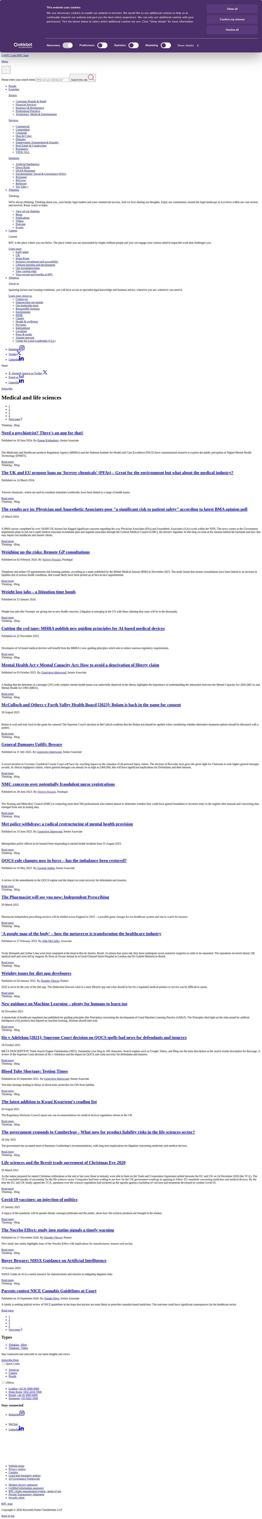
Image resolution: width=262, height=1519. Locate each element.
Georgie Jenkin (46, 868)
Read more (7, 461)
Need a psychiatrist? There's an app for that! (42, 433)
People (12, 86)
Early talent (22, 252)
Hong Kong (22, 258)
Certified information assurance (26, 1488)
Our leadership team (27, 305)
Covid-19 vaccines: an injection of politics (39, 1199)
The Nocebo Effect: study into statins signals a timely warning (57, 1230)
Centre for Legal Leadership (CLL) (35, 340)
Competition (23, 129)
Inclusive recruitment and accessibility (37, 261)
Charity (20, 318)
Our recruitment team (28, 268)
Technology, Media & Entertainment (36, 114)
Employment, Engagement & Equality (37, 142)
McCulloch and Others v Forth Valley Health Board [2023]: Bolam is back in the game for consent (91, 704)
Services (13, 120)
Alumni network (25, 337)
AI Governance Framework (24, 1478)
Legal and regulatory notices (24, 1475)
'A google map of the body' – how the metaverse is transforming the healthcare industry (81, 933)
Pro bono (21, 324)
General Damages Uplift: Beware (31, 744)
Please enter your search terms (18, 79)
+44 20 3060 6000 (28, 1388)
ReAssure (21, 177)
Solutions (14, 158)
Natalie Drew (51, 1298)
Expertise (14, 89)
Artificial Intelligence (27, 164)
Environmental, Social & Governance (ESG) (41, 173)
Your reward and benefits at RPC (34, 274)
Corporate (21, 132)
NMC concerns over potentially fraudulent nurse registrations (58, 784)
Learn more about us (20, 295)
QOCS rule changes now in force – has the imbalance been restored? (64, 860)
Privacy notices (17, 1469)
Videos (20, 220)
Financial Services (26, 104)
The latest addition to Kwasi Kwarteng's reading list (49, 1101)
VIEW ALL (22, 152)
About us (14, 277)
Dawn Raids (23, 167)
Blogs (19, 214)
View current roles (26, 271)
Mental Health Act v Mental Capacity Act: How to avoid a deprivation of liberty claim (80, 665)
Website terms (16, 1465)
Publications (22, 217)
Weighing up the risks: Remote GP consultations (45, 552)
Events (19, 227)
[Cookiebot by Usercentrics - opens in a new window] (23, 45)
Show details (186, 45)
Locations (21, 331)
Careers (13, 230)
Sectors (13, 95)
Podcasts (20, 224)
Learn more (15, 248)
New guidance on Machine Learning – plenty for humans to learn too (64, 1003)
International (23, 328)
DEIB (19, 315)
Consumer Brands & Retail (31, 101)
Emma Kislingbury (48, 440)
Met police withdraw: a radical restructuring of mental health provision (67, 824)
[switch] (102, 45)
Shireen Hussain (51, 559)
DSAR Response (25, 170)
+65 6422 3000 (29, 1398)
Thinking (14, 189)
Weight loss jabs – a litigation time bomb (38, 591)
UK (18, 255)
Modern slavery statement (23, 1484)
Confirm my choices (232, 19)
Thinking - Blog (18, 1344)
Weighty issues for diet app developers (36, 973)
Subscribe (6, 388)
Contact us (22, 299)
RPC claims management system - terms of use (35, 1491)
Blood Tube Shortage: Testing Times (34, 1071)
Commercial (22, 126)
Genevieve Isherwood (53, 672)
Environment (23, 311)
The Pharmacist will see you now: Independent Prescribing (55, 897)
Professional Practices (28, 111)
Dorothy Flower (50, 980)
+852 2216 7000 (32, 1391)
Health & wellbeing (27, 321)
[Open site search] (6, 70)
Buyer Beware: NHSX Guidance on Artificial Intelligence (53, 1260)
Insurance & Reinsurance (30, 107)
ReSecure (21, 183)
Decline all (232, 29)
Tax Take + (22, 186)
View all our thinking (28, 211)
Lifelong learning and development (35, 264)
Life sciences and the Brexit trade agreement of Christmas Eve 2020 (63, 1162)
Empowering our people (29, 302)
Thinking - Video (18, 1348)
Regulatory (22, 148)
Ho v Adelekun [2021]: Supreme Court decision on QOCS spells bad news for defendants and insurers (94, 1037)
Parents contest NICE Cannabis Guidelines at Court (48, 1290)
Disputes (20, 139)
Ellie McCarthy (51, 941)
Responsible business (28, 308)
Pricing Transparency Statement (26, 1494)
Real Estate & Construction (31, 145)
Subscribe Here (10, 1360)
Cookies (13, 1472)
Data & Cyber (24, 136)
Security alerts (16, 1497)
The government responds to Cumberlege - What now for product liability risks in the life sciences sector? (98, 1132)
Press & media (24, 334)
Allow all (232, 8)
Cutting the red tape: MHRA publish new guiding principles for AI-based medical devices (83, 628)
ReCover (21, 180)
